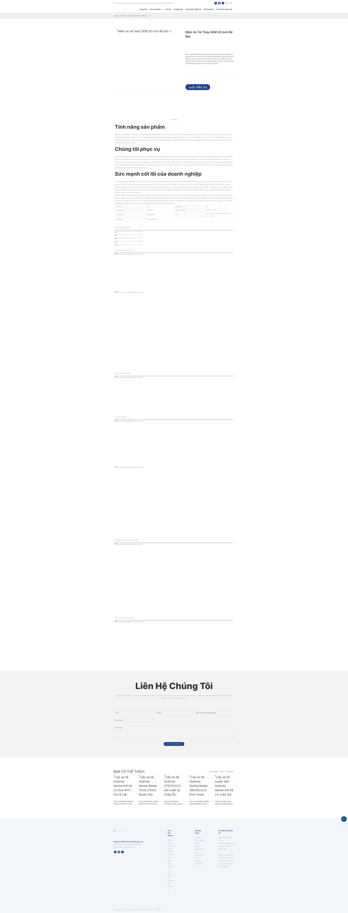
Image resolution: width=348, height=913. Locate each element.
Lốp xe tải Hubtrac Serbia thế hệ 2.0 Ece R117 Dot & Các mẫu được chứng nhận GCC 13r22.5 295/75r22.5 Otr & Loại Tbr (123, 802)
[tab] (174, 117)
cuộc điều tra (198, 87)
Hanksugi (116, 16)
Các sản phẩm (214, 771)
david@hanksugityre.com (226, 843)
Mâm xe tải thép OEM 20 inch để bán (134, 16)
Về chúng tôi (230, 771)
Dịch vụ (222, 771)
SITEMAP (157, 909)
